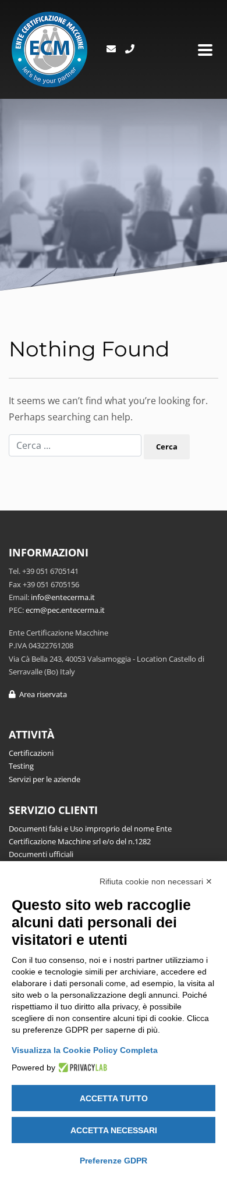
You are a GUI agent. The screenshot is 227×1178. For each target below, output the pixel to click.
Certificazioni (31, 753)
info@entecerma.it (63, 597)
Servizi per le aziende (44, 779)
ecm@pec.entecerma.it (65, 610)
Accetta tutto (114, 1098)
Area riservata (41, 694)
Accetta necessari (113, 1130)
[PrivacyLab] (81, 1067)
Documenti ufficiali (41, 854)
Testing (21, 766)
